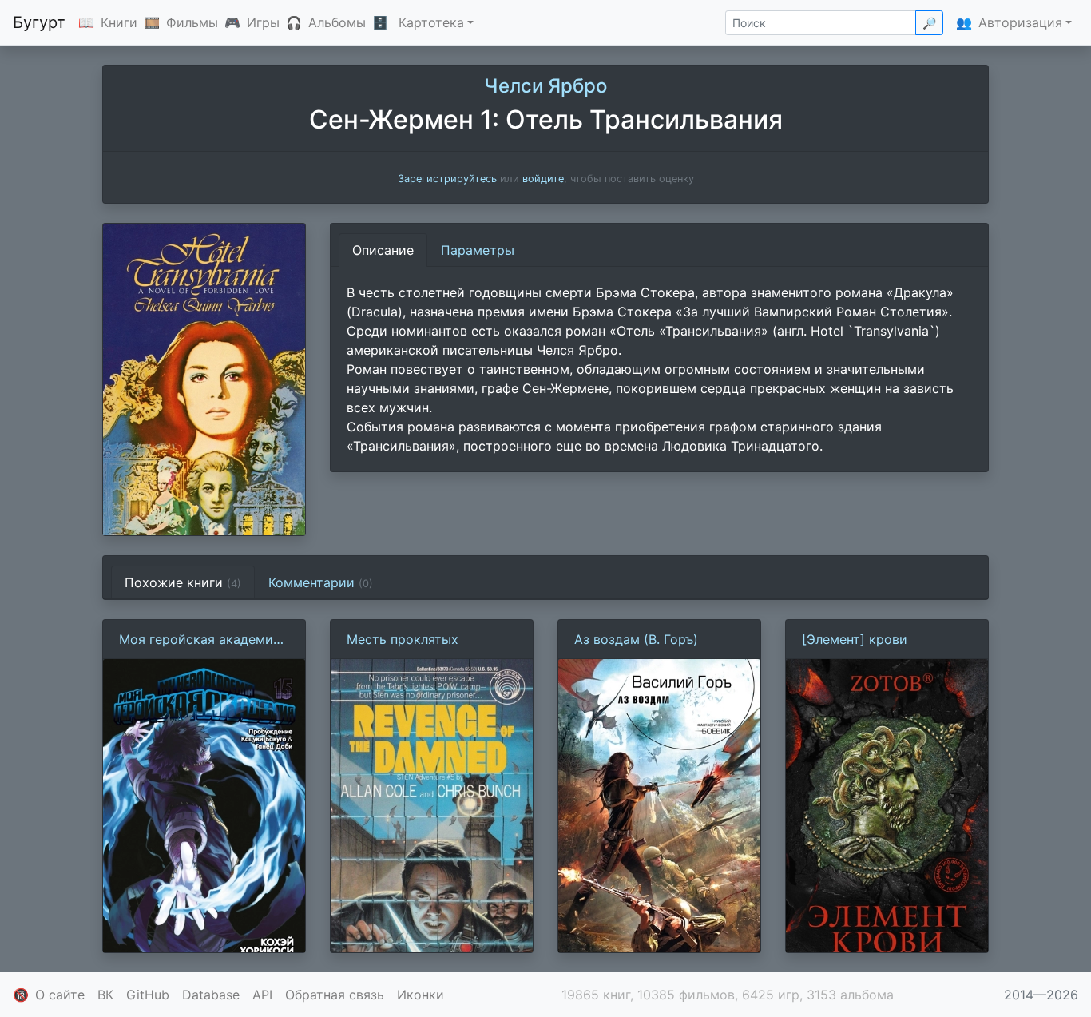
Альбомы (337, 22)
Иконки (420, 995)
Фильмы (192, 22)
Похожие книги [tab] (183, 582)
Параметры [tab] (477, 250)
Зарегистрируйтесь (447, 179)
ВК (105, 995)
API (262, 995)
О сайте (60, 995)
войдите (543, 179)
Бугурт (39, 22)
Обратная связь (334, 995)
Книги (119, 22)
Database (211, 995)
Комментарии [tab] (320, 582)
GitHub (147, 995)
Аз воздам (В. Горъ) (636, 639)
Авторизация (1020, 22)
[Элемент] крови (854, 639)
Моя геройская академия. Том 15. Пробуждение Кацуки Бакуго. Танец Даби (201, 640)
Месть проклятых (402, 639)
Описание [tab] (383, 250)
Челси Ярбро (545, 85)
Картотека (431, 22)
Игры (263, 22)
